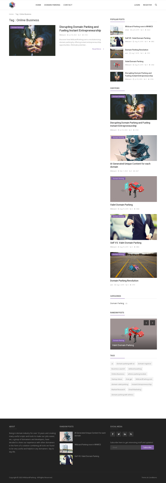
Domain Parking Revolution (136, 50)
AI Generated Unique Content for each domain (90, 434)
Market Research (118, 389)
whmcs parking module (137, 374)
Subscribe (147, 447)
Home (38, 5)
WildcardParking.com (144, 379)
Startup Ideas (117, 379)
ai (112, 363)
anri (126, 53)
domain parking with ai (125, 363)
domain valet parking (120, 384)
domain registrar (144, 363)
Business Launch (118, 369)
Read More (96, 49)
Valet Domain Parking (134, 61)
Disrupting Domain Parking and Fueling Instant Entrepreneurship (80, 28)
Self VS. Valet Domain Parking (137, 38)
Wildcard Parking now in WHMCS (139, 26)
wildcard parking (135, 369)
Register (147, 5)
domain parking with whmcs (122, 394)
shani (127, 30)
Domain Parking (52, 5)
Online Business (118, 374)
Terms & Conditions (149, 477)
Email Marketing (135, 389)
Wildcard (62, 35)
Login (137, 5)
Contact (67, 5)
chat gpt (129, 379)
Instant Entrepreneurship (142, 384)
